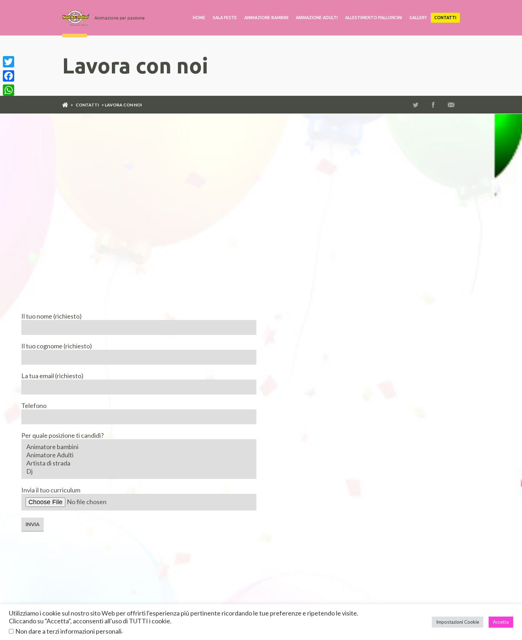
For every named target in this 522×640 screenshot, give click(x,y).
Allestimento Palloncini (373, 17)
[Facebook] (8, 76)
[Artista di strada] (139, 463)
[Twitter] (8, 62)
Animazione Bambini (266, 17)
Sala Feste (225, 17)
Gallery (418, 17)
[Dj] (139, 471)
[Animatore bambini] (139, 447)
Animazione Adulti (317, 17)
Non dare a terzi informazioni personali (68, 631)
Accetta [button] (501, 622)
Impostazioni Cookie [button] (457, 622)
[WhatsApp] (8, 90)
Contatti (445, 17)
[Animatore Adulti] (139, 455)
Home (199, 17)
